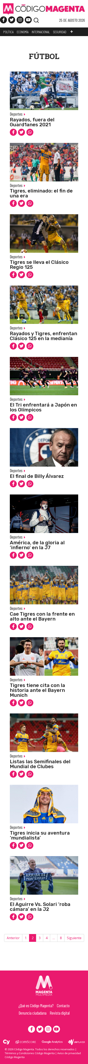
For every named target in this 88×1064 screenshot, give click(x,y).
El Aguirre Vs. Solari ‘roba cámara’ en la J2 (40, 906)
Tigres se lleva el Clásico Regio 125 (39, 264)
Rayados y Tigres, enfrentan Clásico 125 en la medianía (43, 336)
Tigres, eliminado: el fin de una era (41, 193)
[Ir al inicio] (44, 9)
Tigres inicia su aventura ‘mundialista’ (40, 835)
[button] (71, 31)
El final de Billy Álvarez (37, 476)
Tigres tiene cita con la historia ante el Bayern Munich (37, 690)
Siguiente (74, 938)
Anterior (13, 938)
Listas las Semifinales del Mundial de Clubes (40, 764)
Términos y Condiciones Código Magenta (30, 1053)
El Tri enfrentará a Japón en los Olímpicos (43, 407)
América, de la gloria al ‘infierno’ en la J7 (37, 545)
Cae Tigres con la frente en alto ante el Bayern (42, 616)
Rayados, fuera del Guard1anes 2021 (32, 122)
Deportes (16, 113)
